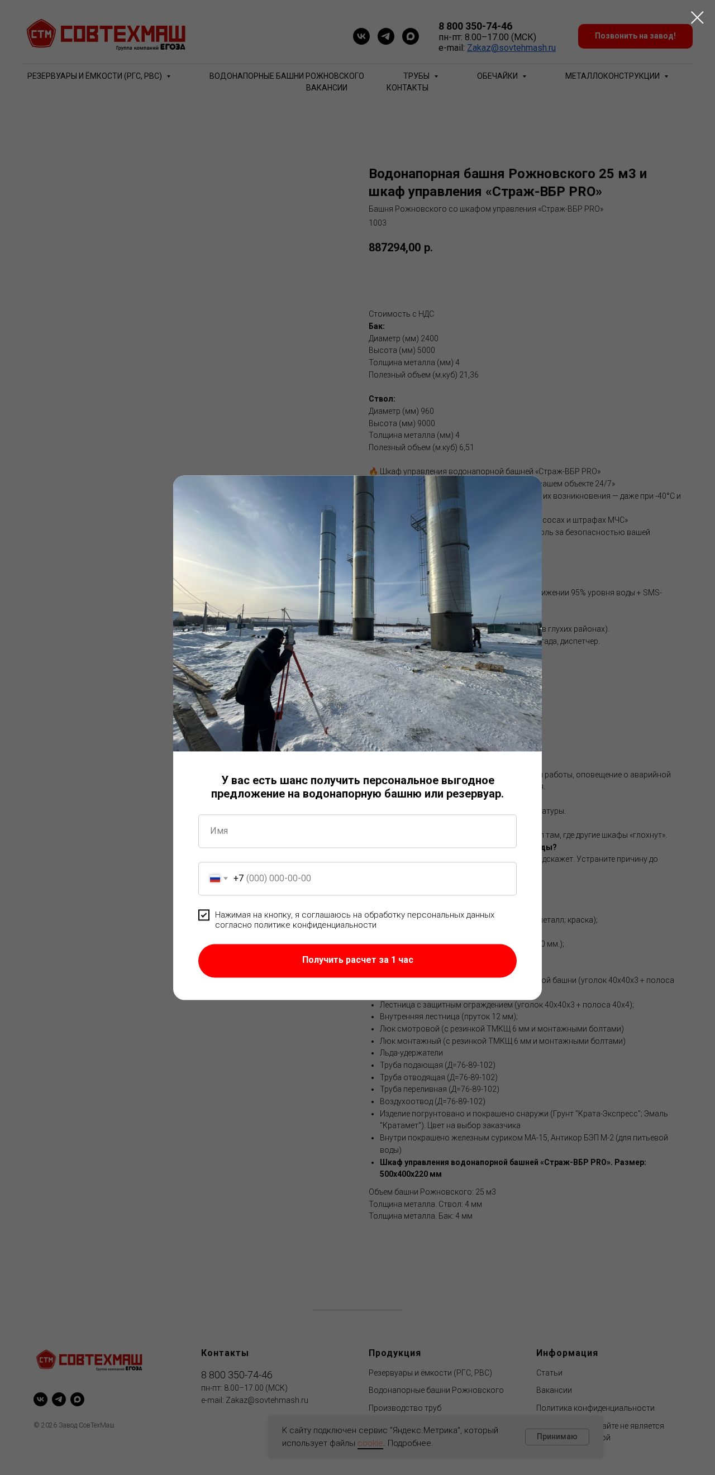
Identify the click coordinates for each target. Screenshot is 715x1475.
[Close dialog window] (697, 18)
